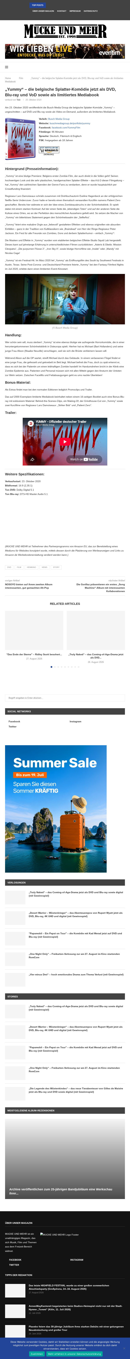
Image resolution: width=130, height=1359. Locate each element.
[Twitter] (69, 15)
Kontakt (61, 11)
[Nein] (124, 1349)
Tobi (18, 100)
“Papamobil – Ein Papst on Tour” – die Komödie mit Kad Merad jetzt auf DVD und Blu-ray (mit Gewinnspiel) (75, 935)
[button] (49, 5)
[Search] (123, 67)
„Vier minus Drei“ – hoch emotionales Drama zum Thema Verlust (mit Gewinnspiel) (76, 974)
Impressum (75, 11)
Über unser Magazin (43, 11)
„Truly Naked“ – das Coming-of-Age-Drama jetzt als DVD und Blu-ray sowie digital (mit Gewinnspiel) (76, 894)
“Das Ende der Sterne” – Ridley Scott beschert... (34, 654)
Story (56, 567)
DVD (9, 567)
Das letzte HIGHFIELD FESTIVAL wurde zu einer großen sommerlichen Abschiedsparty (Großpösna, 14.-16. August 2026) (69, 1287)
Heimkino (31, 567)
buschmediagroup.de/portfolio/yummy (70, 123)
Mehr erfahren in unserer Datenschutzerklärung (74, 1354)
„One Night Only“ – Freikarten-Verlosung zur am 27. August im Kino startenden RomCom (74, 956)
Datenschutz (91, 11)
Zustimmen (37, 1354)
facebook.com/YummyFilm (66, 127)
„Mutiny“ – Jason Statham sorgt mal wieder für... (57, 5)
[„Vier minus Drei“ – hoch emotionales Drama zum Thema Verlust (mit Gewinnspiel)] (15, 980)
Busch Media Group (59, 119)
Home (8, 78)
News (44, 567)
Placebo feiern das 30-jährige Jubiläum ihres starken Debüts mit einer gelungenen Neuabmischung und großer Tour (76, 1328)
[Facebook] (60, 15)
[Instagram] (65, 15)
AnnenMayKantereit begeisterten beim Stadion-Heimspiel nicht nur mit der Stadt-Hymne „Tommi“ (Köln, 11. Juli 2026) (75, 1308)
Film (21, 78)
